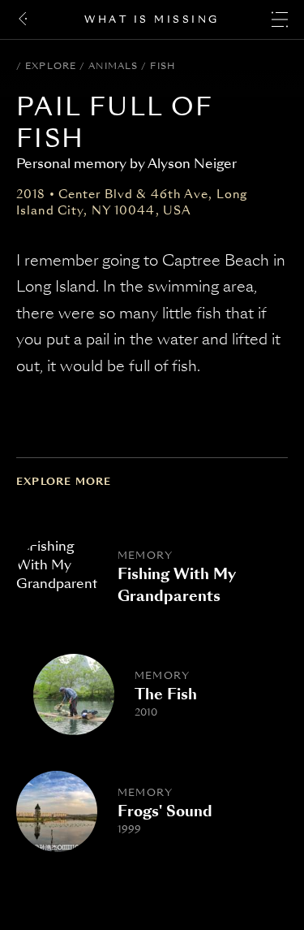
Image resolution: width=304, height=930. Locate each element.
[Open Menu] (280, 19)
